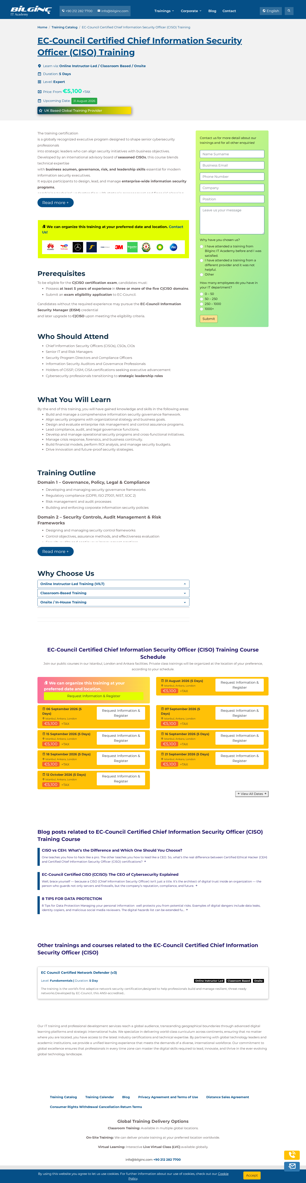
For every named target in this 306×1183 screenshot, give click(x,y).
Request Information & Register (93, 696)
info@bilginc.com (114, 11)
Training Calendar (99, 1097)
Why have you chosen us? (220, 240)
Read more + (55, 202)
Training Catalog (64, 27)
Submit (209, 319)
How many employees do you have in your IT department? (229, 285)
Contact (229, 11)
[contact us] (292, 1167)
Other (209, 274)
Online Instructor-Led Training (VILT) (72, 584)
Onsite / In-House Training (63, 602)
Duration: (69, 980)
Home (42, 27)
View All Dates (252, 794)
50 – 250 (211, 299)
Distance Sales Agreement (227, 1097)
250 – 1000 (213, 304)
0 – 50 (209, 294)
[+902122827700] (292, 1157)
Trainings (162, 11)
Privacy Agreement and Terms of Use (168, 1097)
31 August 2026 (84, 101)
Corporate (190, 11)
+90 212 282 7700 (79, 11)
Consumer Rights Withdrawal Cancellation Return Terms (96, 1107)
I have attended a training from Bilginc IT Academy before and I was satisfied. (233, 251)
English (272, 11)
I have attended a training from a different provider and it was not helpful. (230, 265)
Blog (212, 11)
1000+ (209, 309)
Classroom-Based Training (63, 593)
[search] (289, 11)
